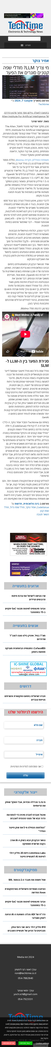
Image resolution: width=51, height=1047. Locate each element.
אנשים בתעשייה (25, 625)
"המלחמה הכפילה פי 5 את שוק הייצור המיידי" (27, 829)
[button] (28, 45)
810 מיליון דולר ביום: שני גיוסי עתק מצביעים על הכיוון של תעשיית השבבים (26, 928)
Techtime (43, 104)
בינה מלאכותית (31, 503)
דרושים (25, 686)
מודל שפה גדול (17, 507)
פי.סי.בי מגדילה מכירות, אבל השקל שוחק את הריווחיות (25, 803)
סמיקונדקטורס (25, 869)
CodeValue (43, 507)
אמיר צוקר (31, 507)
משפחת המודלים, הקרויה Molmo (32, 160)
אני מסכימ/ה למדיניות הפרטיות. (25, 766)
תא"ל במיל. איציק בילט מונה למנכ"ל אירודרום (27, 637)
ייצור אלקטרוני (25, 792)
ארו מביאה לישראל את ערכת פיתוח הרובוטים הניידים (28, 597)
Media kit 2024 (25, 957)
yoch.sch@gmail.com (25, 994)
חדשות (18, 503)
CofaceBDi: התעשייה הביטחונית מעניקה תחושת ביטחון (25, 650)
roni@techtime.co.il (25, 973)
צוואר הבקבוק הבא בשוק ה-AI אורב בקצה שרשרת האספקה (27, 842)
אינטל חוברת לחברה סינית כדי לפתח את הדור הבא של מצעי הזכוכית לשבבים (26, 816)
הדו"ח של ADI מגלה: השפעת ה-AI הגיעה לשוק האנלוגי (25, 916)
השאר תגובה (43, 514)
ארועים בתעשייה (25, 585)
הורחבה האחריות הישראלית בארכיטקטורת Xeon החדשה (25, 890)
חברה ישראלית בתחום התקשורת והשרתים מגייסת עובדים (25, 698)
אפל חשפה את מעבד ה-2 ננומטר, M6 (27, 879)
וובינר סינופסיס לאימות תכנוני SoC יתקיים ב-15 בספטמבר (25, 610)
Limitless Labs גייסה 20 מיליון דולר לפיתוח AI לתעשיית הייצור (27, 854)
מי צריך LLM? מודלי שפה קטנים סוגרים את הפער (26, 70)
